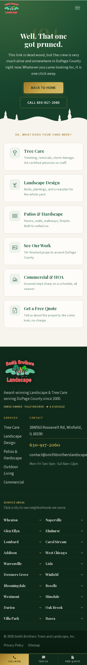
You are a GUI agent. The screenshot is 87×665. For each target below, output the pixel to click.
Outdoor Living (11, 470)
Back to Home (43, 87)
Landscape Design (42, 182)
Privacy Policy (13, 645)
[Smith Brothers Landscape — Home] (11, 8)
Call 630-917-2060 (43, 102)
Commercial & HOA (44, 277)
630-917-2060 (44, 444)
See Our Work (37, 245)
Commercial (14, 482)
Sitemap (34, 645)
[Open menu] (77, 7)
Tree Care (34, 151)
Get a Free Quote (40, 308)
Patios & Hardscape (43, 214)
